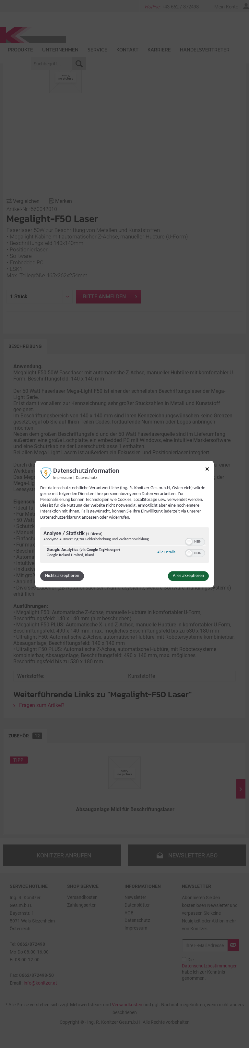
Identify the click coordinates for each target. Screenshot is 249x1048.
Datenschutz (86, 478)
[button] (189, 542)
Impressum (62, 478)
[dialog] (124, 524)
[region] (124, 545)
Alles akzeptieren (188, 575)
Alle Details (166, 552)
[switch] (195, 541)
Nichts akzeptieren (62, 575)
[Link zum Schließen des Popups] (207, 470)
